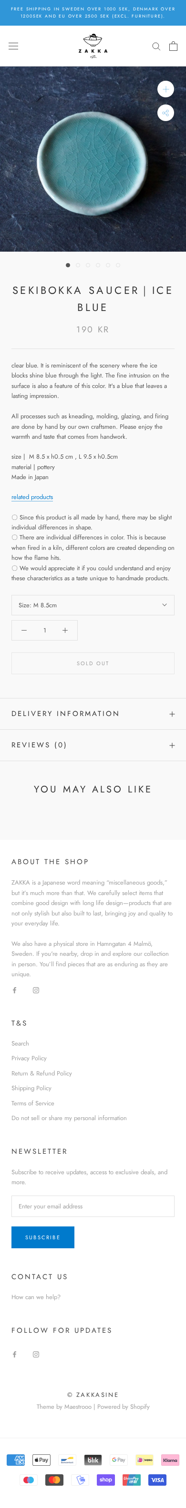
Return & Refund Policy (41, 1073)
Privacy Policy (29, 1058)
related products (32, 496)
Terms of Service (32, 1103)
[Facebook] (14, 990)
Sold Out (93, 663)
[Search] (156, 46)
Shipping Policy (31, 1088)
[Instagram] (36, 990)
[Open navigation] (13, 45)
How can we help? (36, 1296)
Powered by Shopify (123, 1406)
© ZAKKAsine (93, 1394)
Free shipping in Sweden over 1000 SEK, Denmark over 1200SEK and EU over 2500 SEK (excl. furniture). (93, 12)
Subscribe (43, 1237)
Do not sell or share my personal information (69, 1117)
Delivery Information (65, 713)
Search (20, 1043)
